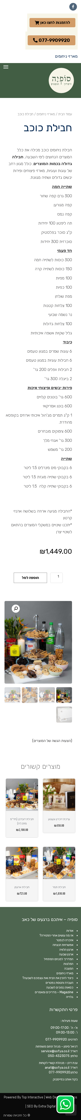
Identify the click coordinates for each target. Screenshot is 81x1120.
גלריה (69, 997)
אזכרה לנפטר (64, 940)
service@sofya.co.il (55, 1051)
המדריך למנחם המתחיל (58, 959)
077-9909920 (56, 1039)
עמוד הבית (65, 114)
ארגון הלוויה (66, 950)
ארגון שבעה (66, 954)
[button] (16, 609)
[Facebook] (73, 7)
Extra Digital (47, 1106)
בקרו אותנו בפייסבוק (65, 1079)
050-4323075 (59, 1056)
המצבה (68, 968)
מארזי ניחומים (46, 114)
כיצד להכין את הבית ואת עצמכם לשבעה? (47, 978)
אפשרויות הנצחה (63, 945)
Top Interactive (32, 1097)
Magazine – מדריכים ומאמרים (54, 992)
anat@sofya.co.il (57, 1068)
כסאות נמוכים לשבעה (59, 987)
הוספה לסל (30, 578)
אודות (69, 931)
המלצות (68, 964)
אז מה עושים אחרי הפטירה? (56, 935)
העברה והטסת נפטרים (59, 983)
